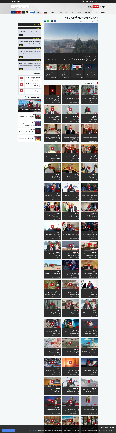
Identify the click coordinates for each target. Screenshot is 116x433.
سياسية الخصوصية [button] (33, 430)
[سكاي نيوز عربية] (96, 6)
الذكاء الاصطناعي (63, 12)
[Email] (45, 21)
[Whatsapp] (48, 21)
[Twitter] (52, 21)
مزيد (39, 12)
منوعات (52, 12)
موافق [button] (8, 430)
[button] (18, 12)
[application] (71, 38)
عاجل (24, 12)
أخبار (96, 12)
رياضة (72, 12)
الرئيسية (103, 12)
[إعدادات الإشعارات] (27, 12)
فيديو (45, 12)
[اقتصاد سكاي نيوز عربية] (32, 12)
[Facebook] (55, 21)
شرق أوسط (87, 12)
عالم (80, 12)
